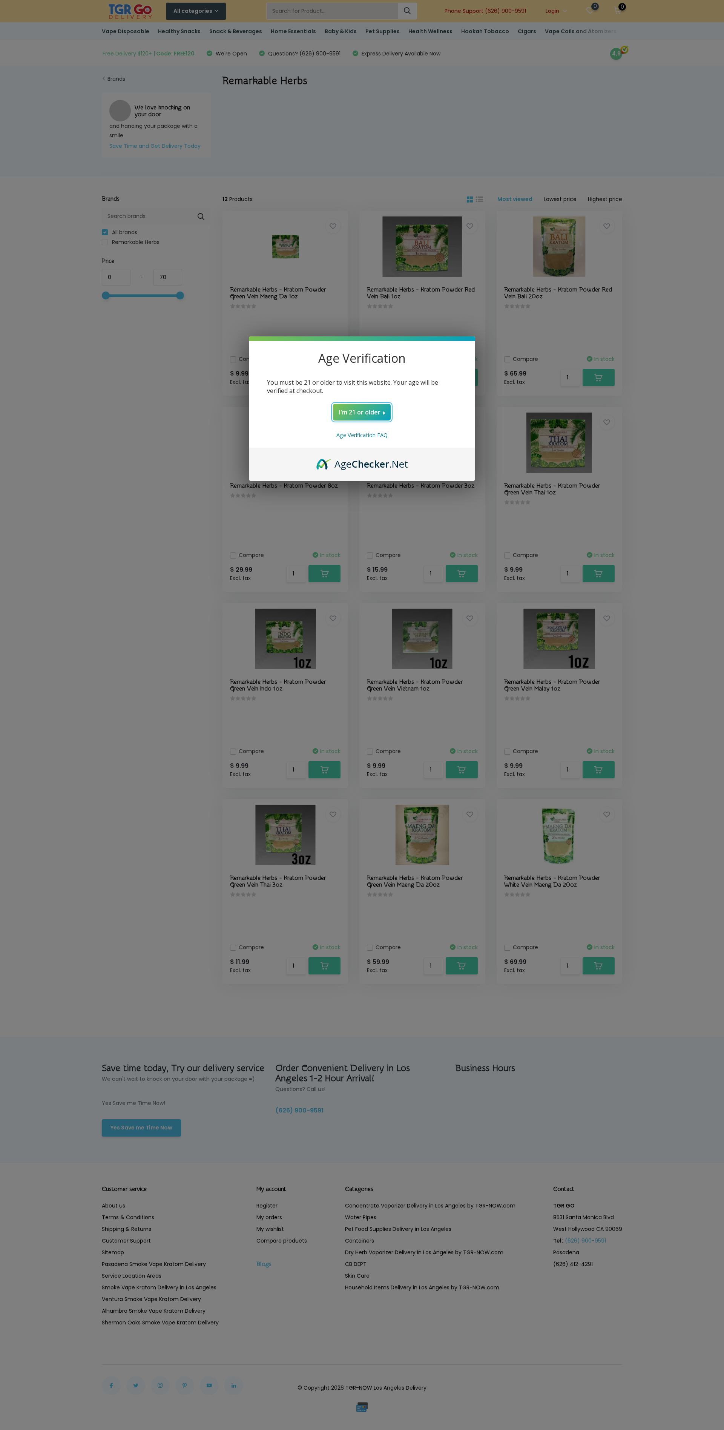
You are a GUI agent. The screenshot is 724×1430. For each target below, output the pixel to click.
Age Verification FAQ (362, 435)
